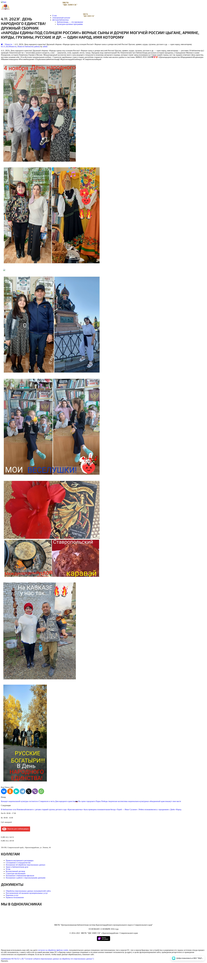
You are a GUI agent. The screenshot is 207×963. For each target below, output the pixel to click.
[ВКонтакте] (4, 791)
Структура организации (15, 873)
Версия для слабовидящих (17, 829)
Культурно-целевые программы (70, 24)
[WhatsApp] (41, 791)
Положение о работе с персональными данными (25, 878)
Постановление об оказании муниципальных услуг (27, 893)
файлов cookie (62, 950)
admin (45, 46)
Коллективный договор (15, 871)
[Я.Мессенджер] (16, 791)
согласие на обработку (47, 950)
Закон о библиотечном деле (17, 867)
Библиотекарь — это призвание (70, 22)
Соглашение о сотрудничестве (18, 863)
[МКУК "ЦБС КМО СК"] (3, 2)
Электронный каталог (61, 18)
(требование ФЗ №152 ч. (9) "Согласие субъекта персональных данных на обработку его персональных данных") (47, 959)
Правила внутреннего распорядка (19, 860)
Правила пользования (15, 897)
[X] (29, 791)
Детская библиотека (60, 20)
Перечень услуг (12, 895)
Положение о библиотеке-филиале (20, 876)
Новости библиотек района (28, 46)
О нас (54, 16)
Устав (8, 869)
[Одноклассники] (10, 791)
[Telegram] (22, 791)
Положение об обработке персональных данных (25, 865)
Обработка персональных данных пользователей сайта (28, 891)
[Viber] (35, 791)
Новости (13, 46)
